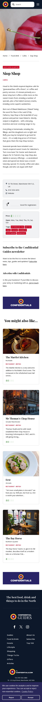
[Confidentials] (21, 672)
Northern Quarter (11, 67)
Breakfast (21, 233)
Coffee (14, 230)
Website (11, 193)
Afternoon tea (17, 227)
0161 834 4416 (13, 190)
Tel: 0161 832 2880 (21, 678)
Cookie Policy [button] (27, 692)
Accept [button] (30, 697)
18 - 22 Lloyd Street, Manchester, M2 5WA (21, 680)
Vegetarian (10, 233)
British (28, 227)
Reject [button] (11, 697)
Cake (8, 230)
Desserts (22, 230)
